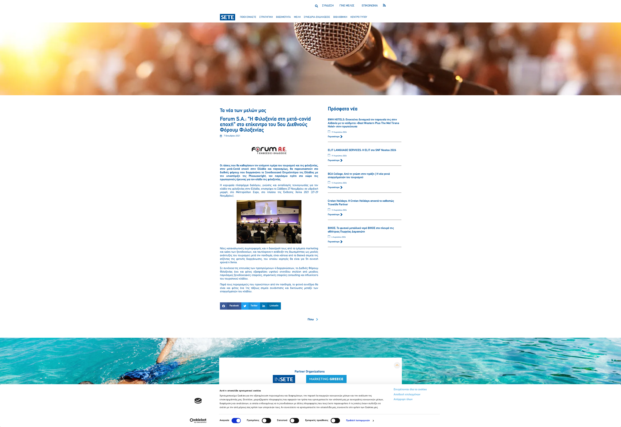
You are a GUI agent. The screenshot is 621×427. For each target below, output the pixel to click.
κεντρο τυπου (358, 17)
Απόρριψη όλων (403, 399)
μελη (297, 17)
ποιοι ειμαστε (248, 17)
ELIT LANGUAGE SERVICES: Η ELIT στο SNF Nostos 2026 (362, 150)
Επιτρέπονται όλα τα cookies (410, 389)
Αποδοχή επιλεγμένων (407, 394)
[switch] (266, 420)
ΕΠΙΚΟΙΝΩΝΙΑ (370, 5)
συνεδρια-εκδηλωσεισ (317, 17)
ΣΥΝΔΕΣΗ (328, 5)
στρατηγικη (266, 17)
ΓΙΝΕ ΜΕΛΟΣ (346, 5)
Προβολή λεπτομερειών (358, 420)
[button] (316, 6)
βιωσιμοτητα (283, 17)
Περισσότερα (334, 136)
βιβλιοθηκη (340, 17)
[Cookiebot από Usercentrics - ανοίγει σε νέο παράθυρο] (198, 420)
